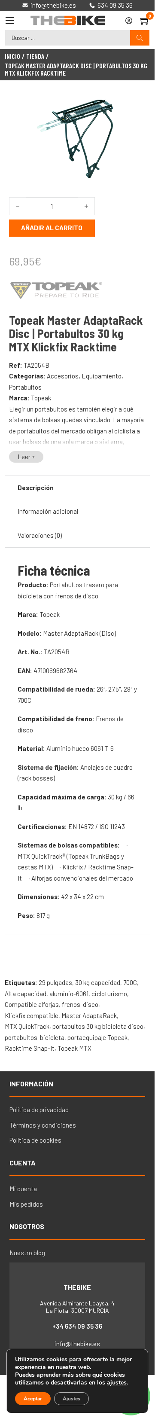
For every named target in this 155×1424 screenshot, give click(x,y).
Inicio (12, 56)
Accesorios (63, 376)
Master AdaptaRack (89, 1015)
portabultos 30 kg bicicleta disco (97, 1026)
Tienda (35, 56)
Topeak (41, 398)
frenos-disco (80, 1004)
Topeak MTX (74, 1048)
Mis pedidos (26, 1204)
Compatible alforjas (32, 1004)
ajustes (117, 1383)
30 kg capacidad (97, 982)
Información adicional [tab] (48, 511)
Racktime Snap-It (30, 1048)
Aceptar (33, 1398)
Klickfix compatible (31, 1015)
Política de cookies (35, 1140)
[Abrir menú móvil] (10, 20)
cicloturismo (109, 993)
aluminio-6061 (68, 993)
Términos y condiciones (42, 1125)
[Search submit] (139, 38)
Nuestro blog (27, 1252)
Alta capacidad (25, 993)
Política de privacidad (39, 1109)
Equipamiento (102, 376)
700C (130, 982)
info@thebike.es (77, 1344)
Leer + (26, 456)
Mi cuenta (23, 1188)
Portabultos (25, 387)
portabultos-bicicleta (34, 1037)
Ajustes (71, 1398)
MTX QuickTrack (27, 1026)
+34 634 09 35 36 (77, 1326)
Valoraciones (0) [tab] (40, 535)
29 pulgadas (55, 982)
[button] (134, 105)
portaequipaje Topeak (97, 1037)
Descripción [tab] (36, 487)
